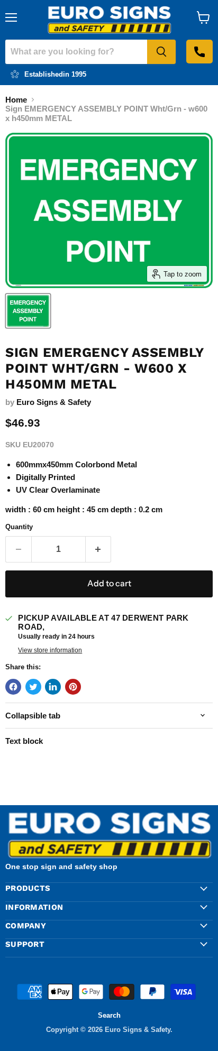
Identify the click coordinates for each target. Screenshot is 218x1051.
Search (109, 1015)
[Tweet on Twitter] (33, 687)
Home (16, 99)
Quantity (19, 527)
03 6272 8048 (199, 51)
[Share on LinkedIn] (53, 687)
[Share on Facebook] (13, 687)
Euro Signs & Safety (53, 402)
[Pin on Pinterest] (73, 687)
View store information (50, 650)
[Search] (161, 52)
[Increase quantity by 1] (99, 549)
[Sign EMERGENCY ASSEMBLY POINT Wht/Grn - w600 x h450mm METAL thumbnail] (28, 311)
